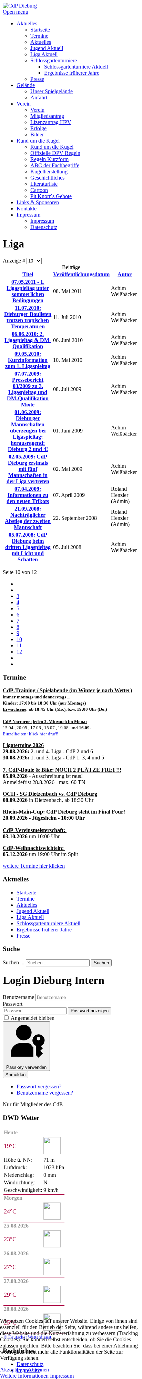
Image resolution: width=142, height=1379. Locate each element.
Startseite (26, 892)
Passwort (12, 1004)
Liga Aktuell (30, 917)
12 (19, 652)
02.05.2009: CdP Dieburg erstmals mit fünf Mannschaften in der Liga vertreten (28, 469)
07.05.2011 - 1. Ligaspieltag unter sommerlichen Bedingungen (28, 291)
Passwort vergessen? (39, 1086)
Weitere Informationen (24, 1376)
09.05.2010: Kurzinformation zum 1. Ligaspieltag (27, 360)
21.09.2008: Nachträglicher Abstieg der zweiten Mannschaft (28, 518)
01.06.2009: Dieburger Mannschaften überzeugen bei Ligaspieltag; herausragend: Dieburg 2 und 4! (28, 430)
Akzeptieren (13, 1369)
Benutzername (18, 997)
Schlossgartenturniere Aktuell (48, 923)
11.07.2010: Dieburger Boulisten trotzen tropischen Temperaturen (27, 317)
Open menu (15, 12)
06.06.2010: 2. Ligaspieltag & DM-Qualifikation (27, 340)
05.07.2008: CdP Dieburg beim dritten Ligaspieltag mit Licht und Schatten (28, 547)
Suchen (101, 962)
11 (19, 645)
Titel (27, 274)
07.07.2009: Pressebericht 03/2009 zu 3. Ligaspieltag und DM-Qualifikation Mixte (28, 389)
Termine (25, 899)
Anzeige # (15, 261)
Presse (23, 936)
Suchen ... (13, 962)
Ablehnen (38, 1369)
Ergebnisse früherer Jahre (44, 929)
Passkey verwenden (26, 1067)
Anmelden (16, 1074)
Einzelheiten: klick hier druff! (30, 733)
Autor (125, 274)
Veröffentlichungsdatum (81, 274)
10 (19, 639)
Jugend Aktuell (33, 911)
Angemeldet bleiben (32, 1018)
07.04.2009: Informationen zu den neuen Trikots (28, 495)
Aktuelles (27, 905)
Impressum (62, 1376)
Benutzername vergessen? (45, 1093)
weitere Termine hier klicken (34, 866)
